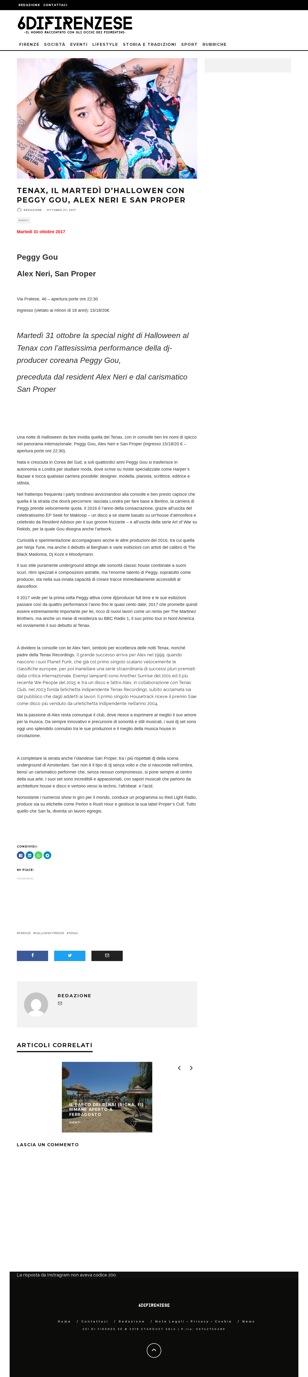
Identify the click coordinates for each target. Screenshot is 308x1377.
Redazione (29, 5)
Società (54, 44)
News (248, 1321)
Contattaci (55, 5)
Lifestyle (105, 44)
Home (64, 1321)
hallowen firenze (49, 933)
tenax (73, 933)
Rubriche (215, 44)
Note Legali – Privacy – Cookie (193, 1321)
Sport (189, 44)
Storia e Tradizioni (149, 44)
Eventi (79, 44)
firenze (25, 933)
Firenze (29, 44)
